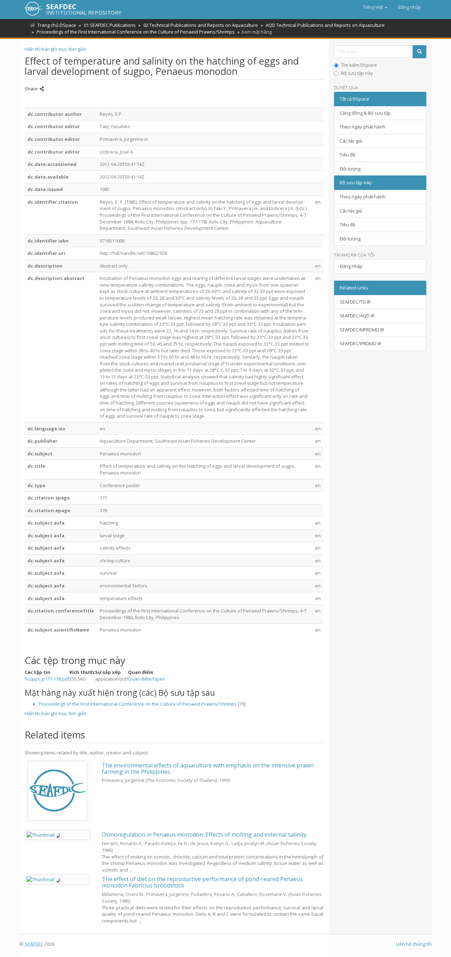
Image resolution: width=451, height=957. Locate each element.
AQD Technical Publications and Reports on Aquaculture (325, 25)
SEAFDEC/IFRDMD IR (360, 343)
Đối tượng (350, 169)
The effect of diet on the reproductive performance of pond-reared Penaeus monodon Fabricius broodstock (202, 882)
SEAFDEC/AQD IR (357, 315)
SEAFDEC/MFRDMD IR (362, 330)
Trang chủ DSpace (56, 25)
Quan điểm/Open (146, 679)
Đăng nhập (351, 266)
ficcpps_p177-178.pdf (47, 679)
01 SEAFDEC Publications (110, 25)
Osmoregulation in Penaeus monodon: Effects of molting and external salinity (204, 834)
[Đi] (419, 51)
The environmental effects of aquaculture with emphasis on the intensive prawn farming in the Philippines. (208, 768)
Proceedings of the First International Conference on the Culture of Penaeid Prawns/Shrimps (136, 32)
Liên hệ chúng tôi (414, 944)
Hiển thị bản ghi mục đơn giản (55, 49)
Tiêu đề (347, 154)
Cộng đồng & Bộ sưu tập (365, 113)
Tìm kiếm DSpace (359, 65)
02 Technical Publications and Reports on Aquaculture (200, 25)
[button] (375, 7)
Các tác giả (351, 141)
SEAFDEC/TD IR (355, 302)
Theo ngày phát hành (362, 127)
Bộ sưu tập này (357, 73)
